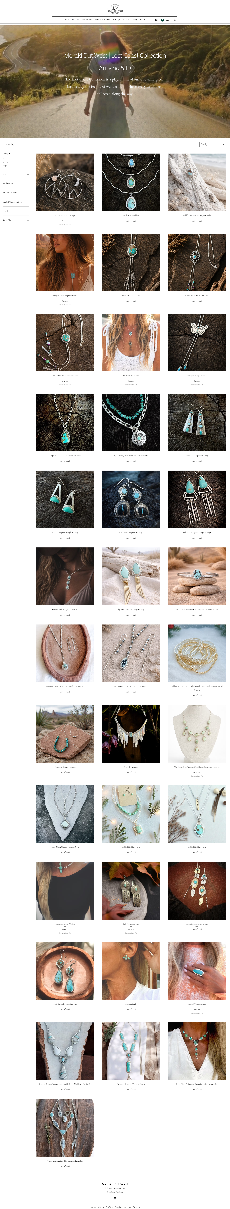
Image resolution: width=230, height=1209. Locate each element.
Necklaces (6, 162)
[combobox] (212, 144)
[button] (175, 19)
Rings (5, 165)
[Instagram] (156, 20)
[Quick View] (65, 182)
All (4, 159)
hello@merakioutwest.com (115, 1188)
